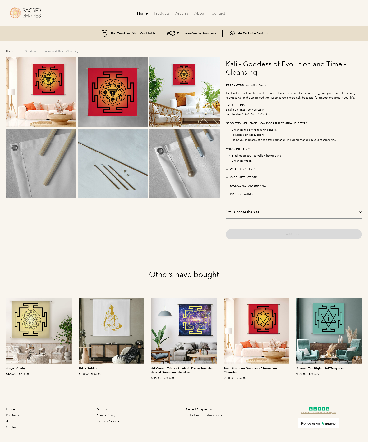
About (199, 13)
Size (228, 211)
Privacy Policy (105, 415)
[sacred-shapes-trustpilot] (318, 410)
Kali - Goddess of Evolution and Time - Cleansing (48, 51)
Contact (218, 13)
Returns (101, 409)
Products (161, 13)
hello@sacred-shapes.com (205, 415)
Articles (181, 13)
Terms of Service (108, 421)
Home (142, 13)
